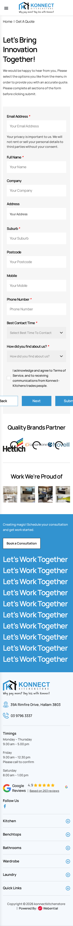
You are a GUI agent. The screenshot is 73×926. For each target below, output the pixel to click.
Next (37, 400)
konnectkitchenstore (49, 904)
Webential (50, 908)
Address (13, 204)
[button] (6, 8)
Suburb (13, 229)
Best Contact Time (22, 323)
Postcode (14, 252)
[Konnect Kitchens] (36, 8)
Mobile (12, 276)
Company (14, 181)
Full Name (15, 157)
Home (7, 21)
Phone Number (19, 299)
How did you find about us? (28, 346)
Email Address (18, 116)
